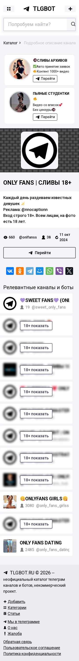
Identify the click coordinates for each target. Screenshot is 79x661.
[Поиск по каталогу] (73, 24)
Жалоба (15, 633)
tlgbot (44, 8)
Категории (17, 607)
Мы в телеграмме (24, 621)
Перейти (43, 252)
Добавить (16, 601)
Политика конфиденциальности (32, 653)
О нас (13, 627)
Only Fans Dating (41, 543)
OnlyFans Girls (43, 498)
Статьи (14, 613)
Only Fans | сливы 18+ (37, 182)
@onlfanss (28, 237)
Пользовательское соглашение (31, 647)
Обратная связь (17, 641)
